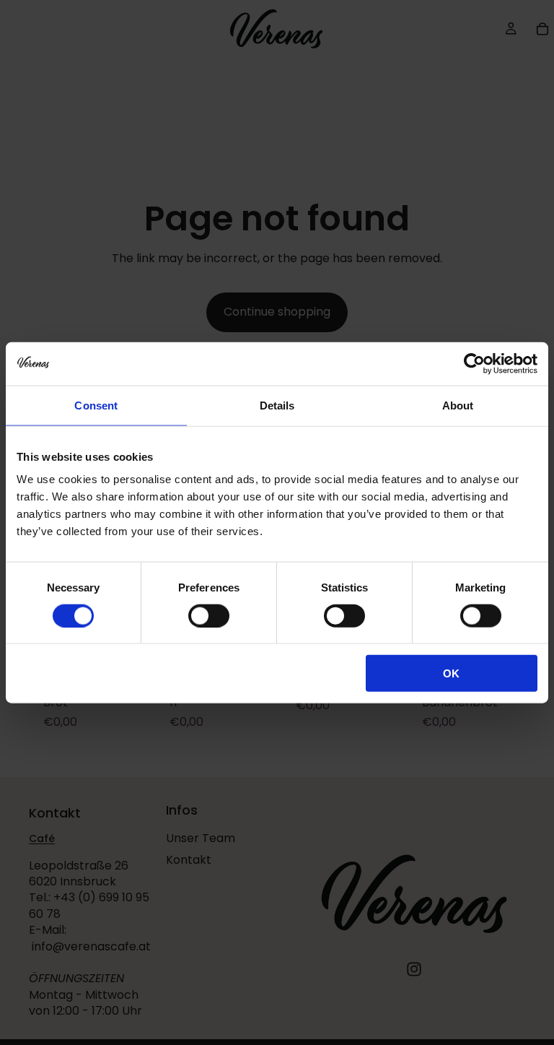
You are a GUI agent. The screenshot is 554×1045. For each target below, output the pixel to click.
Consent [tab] (96, 405)
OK (451, 673)
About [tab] (458, 405)
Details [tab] (277, 405)
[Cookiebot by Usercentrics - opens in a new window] (474, 363)
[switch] (208, 615)
